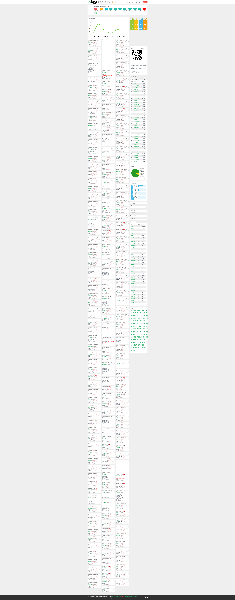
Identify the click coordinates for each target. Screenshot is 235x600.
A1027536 (144, 342)
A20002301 (118, 217)
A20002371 (133, 320)
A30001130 (104, 411)
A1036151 (144, 344)
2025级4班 (136, 157)
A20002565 (139, 320)
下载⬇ (132, 2)
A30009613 (104, 174)
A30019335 (133, 329)
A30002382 (104, 545)
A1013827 (138, 347)
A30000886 (118, 447)
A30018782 (118, 277)
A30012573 (144, 310)
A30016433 (145, 326)
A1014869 (133, 345)
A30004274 (104, 106)
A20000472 (145, 336)
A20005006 (118, 528)
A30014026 (118, 535)
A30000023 (104, 492)
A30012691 (104, 502)
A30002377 (90, 322)
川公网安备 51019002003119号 (130, 596)
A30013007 (90, 219)
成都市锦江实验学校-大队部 (92, 116)
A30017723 (118, 230)
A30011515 (90, 188)
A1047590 (104, 129)
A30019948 (118, 49)
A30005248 (138, 310)
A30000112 (104, 99)
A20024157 (118, 80)
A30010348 (90, 117)
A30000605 (90, 369)
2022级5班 (136, 127)
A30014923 (145, 315)
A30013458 (90, 445)
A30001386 (139, 323)
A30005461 (118, 316)
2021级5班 (136, 114)
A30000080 (104, 581)
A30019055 (104, 484)
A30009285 (104, 254)
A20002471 (145, 337)
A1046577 (133, 347)
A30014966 (90, 482)
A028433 (133, 350)
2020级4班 (136, 110)
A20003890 (90, 166)
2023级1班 (136, 89)
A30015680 (104, 263)
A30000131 (90, 407)
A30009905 (104, 453)
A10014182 (139, 340)
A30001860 (139, 333)
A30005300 (104, 523)
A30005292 (118, 551)
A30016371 (90, 399)
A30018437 (118, 439)
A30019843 (104, 91)
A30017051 (90, 508)
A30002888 (90, 584)
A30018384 (90, 149)
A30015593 (104, 208)
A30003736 (118, 261)
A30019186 (118, 492)
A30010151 (118, 72)
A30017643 (90, 87)
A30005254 (118, 455)
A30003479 (145, 329)
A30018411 (104, 364)
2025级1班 (136, 155)
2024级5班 (136, 151)
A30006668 (118, 103)
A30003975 (118, 132)
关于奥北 (140, 2)
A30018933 (139, 329)
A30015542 (90, 254)
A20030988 (133, 337)
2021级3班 (136, 95)
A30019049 (90, 310)
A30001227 (145, 323)
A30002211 (90, 569)
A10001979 (133, 334)
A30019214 (104, 349)
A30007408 (90, 110)
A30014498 (139, 318)
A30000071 (118, 394)
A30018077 (104, 395)
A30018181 (104, 72)
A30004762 (90, 516)
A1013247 (133, 344)
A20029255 (104, 290)
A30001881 (118, 484)
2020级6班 (136, 112)
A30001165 (90, 134)
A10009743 (145, 339)
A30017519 (90, 576)
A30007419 (118, 372)
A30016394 (90, 346)
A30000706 (104, 182)
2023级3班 (136, 134)
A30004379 (118, 156)
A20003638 (139, 339)
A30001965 (90, 231)
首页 (125, 2)
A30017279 (118, 300)
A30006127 (90, 437)
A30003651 (139, 331)
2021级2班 (136, 119)
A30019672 (145, 331)
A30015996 (118, 347)
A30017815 (104, 232)
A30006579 (118, 363)
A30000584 (118, 505)
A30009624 (118, 209)
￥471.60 (106, 10)
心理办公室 (136, 104)
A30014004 (104, 588)
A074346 (133, 348)
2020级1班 (136, 142)
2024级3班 (136, 150)
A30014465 (104, 438)
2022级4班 (136, 98)
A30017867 (118, 386)
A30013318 (104, 515)
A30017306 (118, 148)
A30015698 (118, 110)
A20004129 (133, 336)
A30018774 (118, 194)
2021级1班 (136, 117)
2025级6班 (136, 159)
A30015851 (145, 325)
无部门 (135, 83)
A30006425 (145, 312)
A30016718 (118, 324)
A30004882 (118, 42)
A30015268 (90, 211)
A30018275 (133, 325)
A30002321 (118, 402)
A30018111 (90, 239)
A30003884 (118, 117)
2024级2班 (136, 148)
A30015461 (118, 179)
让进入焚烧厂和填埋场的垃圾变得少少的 (107, 2)
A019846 (138, 348)
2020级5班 (136, 125)
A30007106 (118, 171)
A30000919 (90, 302)
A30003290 (145, 320)
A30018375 (133, 326)
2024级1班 (136, 146)
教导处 (135, 161)
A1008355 (144, 347)
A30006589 (145, 313)
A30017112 (104, 159)
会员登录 (145, 2)
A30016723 (118, 432)
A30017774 (90, 95)
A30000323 (145, 321)
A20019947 (90, 42)
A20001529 (90, 497)
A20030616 (104, 537)
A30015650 (118, 292)
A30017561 (118, 57)
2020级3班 (136, 108)
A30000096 (118, 125)
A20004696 (104, 122)
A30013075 (90, 246)
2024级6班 (136, 85)
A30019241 (90, 415)
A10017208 (145, 333)
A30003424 (90, 452)
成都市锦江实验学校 (120, 48)
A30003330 (118, 87)
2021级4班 (136, 91)
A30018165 (90, 429)
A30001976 (90, 337)
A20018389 (104, 553)
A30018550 (118, 246)
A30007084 (133, 318)
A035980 (139, 342)
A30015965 (104, 136)
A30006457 (139, 312)
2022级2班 (136, 131)
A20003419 (139, 334)
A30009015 (90, 173)
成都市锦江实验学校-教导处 (106, 355)
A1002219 (104, 283)
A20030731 (90, 553)
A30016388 (139, 326)
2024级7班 (136, 153)
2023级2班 (136, 140)
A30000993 (118, 339)
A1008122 (145, 340)
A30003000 (118, 543)
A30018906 (90, 468)
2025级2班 (136, 102)
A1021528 (90, 50)
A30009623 (104, 298)
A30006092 (133, 315)
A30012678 (104, 83)
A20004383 (90, 180)
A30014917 (90, 262)
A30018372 (90, 561)
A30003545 (104, 431)
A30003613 (104, 567)
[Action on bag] (92, 2)
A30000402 (90, 295)
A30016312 (90, 531)
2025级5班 (136, 100)
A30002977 (133, 328)
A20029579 (104, 217)
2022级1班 (136, 121)
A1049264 (90, 103)
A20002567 (104, 114)
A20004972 (133, 339)
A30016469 (118, 269)
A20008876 (145, 334)
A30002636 (90, 376)
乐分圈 (128, 2)
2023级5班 (136, 132)
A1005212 (133, 310)
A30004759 (104, 574)
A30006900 (104, 310)
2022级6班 (136, 129)
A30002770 (133, 321)
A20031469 (104, 150)
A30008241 (139, 317)
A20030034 (90, 384)
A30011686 (118, 95)
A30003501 (118, 355)
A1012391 (104, 318)
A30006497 (133, 313)
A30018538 (118, 424)
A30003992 (118, 520)
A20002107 (133, 340)
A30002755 (145, 328)
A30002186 (118, 309)
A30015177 (90, 489)
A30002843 (139, 328)
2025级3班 (136, 93)
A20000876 (104, 225)
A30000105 (104, 166)
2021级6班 (136, 115)
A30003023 (90, 460)
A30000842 (104, 460)
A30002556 (118, 332)
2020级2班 (136, 144)
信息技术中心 (137, 106)
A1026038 (144, 345)
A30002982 (90, 287)
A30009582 (145, 317)
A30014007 (118, 512)
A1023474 (138, 345)
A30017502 (104, 445)
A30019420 (104, 474)
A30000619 (90, 65)
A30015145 (145, 318)
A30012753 (90, 280)
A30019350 (104, 530)
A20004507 (139, 337)
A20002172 (139, 336)
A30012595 (118, 417)
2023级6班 (136, 136)
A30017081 (118, 238)
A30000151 (133, 333)
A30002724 (104, 193)
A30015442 (104, 403)
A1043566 (138, 344)
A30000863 (104, 388)
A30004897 (139, 321)
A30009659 (90, 125)
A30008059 (118, 409)
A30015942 (139, 325)
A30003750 (90, 158)
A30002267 (90, 196)
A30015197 (104, 246)
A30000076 (118, 202)
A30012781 (118, 64)
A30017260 (118, 187)
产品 (136, 2)
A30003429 (90, 354)
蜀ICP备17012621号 (116, 596)
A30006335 (139, 313)
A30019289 (118, 475)
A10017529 (133, 342)
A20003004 (118, 284)
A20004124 (90, 546)
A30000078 (104, 356)
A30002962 (133, 331)
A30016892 (90, 523)
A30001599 (90, 538)
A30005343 (133, 312)
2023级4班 (136, 138)
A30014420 (118, 566)
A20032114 (118, 140)
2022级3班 (136, 123)
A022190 (142, 348)
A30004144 (133, 323)
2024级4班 (136, 87)
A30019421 (118, 574)
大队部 (135, 96)
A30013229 (139, 315)
